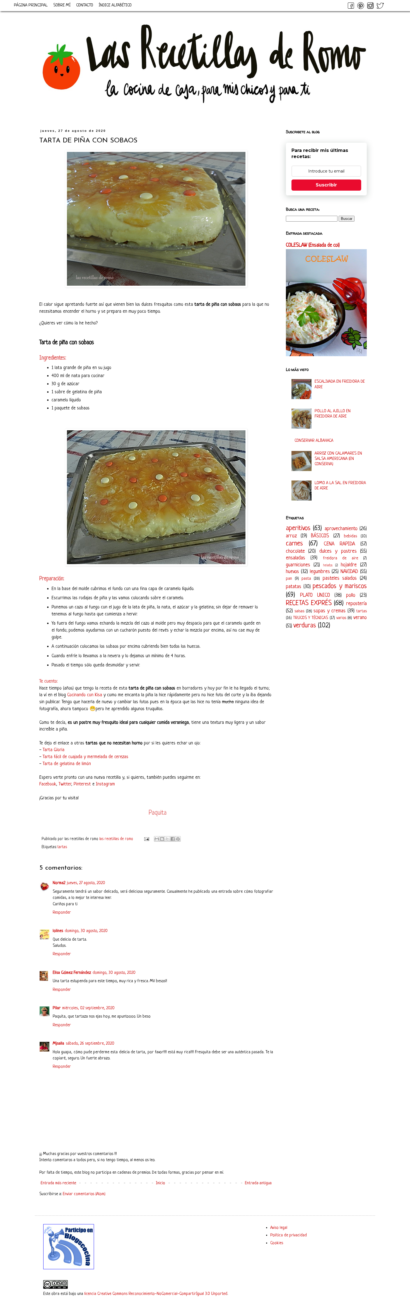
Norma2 (59, 883)
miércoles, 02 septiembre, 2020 (88, 1008)
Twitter (65, 784)
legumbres (320, 571)
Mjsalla (58, 1043)
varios (341, 618)
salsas (299, 611)
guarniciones (298, 565)
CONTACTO (84, 5)
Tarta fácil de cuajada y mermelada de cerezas (85, 756)
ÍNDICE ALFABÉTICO (115, 5)
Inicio (160, 1183)
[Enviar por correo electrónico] (157, 839)
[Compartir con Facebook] (172, 839)
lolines (58, 931)
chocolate (295, 551)
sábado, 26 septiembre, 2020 (90, 1043)
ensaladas (295, 558)
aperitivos (298, 528)
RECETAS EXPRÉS (309, 603)
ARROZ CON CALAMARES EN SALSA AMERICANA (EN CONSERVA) (338, 459)
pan (289, 578)
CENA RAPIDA (339, 544)
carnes (294, 543)
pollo (350, 595)
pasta (306, 578)
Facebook (47, 784)
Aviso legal (278, 1228)
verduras (304, 625)
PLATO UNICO (315, 595)
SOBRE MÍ (62, 5)
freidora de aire (340, 558)
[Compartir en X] (167, 839)
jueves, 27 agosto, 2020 (86, 883)
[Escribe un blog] (162, 839)
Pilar (57, 1008)
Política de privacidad (288, 1235)
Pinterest (82, 784)
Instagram (105, 784)
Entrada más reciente (58, 1183)
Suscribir (326, 185)
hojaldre (349, 565)
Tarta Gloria (53, 750)
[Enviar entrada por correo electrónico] (146, 839)
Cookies (276, 1243)
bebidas (350, 536)
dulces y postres (338, 551)
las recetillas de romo (116, 839)
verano (360, 617)
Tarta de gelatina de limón (67, 763)
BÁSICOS (320, 536)
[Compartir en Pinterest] (178, 839)
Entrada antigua (258, 1183)
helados (327, 565)
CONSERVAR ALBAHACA (314, 440)
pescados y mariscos (340, 586)
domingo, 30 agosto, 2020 (86, 931)
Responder (62, 912)
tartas (62, 847)
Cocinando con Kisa (84, 695)
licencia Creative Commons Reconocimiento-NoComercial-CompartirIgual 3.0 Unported (155, 1294)
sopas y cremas (329, 611)
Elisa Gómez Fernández (72, 972)
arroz (291, 536)
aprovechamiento (341, 529)
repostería (356, 603)
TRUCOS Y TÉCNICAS (310, 618)
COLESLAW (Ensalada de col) (313, 245)
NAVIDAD (349, 571)
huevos (292, 571)
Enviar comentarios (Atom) (84, 1194)
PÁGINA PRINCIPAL (31, 5)
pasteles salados (340, 578)
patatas (293, 586)
